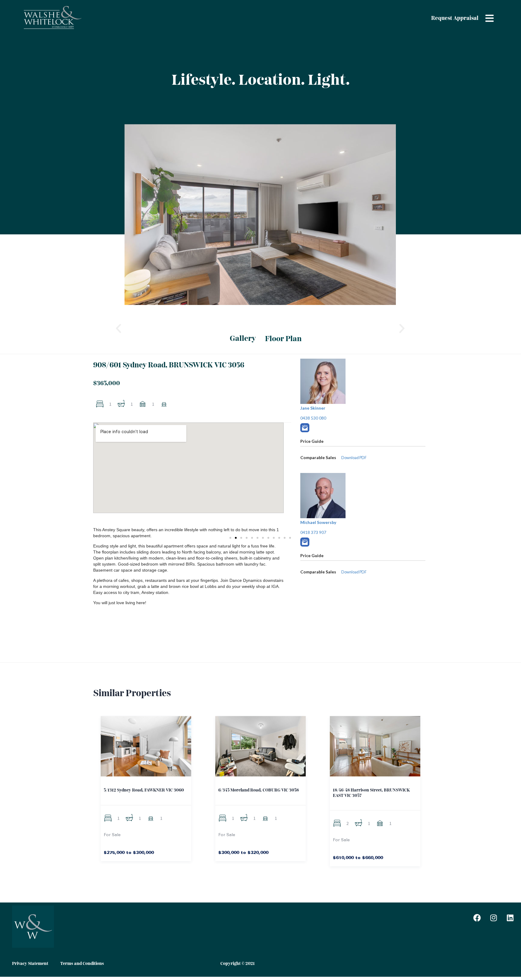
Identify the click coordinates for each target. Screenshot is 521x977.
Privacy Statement (30, 964)
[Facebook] (477, 917)
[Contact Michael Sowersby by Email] (304, 542)
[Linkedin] (510, 917)
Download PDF (354, 572)
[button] (118, 328)
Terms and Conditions (82, 964)
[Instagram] (493, 917)
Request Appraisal (454, 18)
